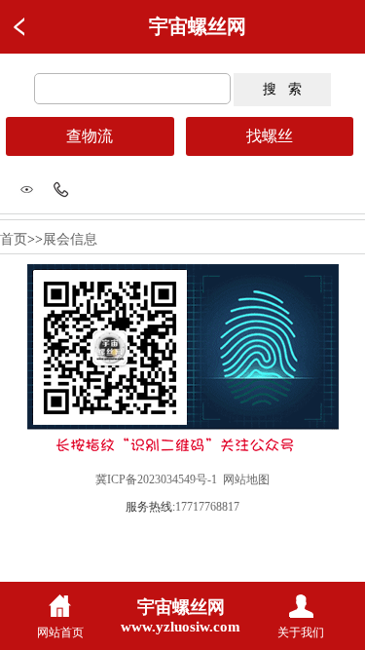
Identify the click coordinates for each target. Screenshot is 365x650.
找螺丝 (269, 136)
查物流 (89, 136)
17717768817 (207, 507)
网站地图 (246, 479)
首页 (13, 239)
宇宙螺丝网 (197, 26)
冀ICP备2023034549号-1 (156, 479)
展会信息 (70, 239)
